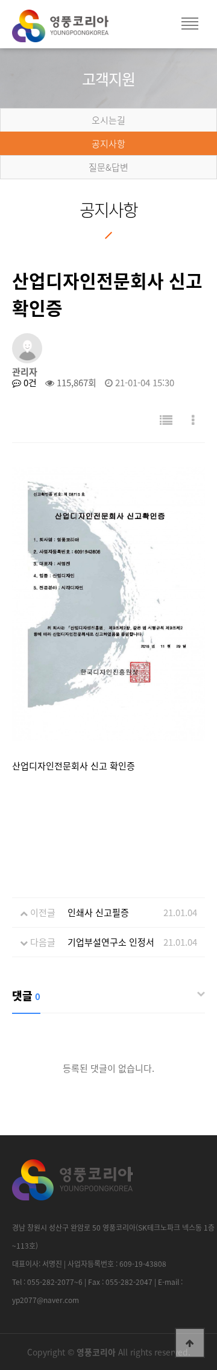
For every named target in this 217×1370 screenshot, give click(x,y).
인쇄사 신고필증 (98, 912)
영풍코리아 (72, 30)
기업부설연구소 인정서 (111, 942)
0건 (29, 382)
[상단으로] (190, 1343)
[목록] (166, 419)
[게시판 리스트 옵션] (193, 419)
